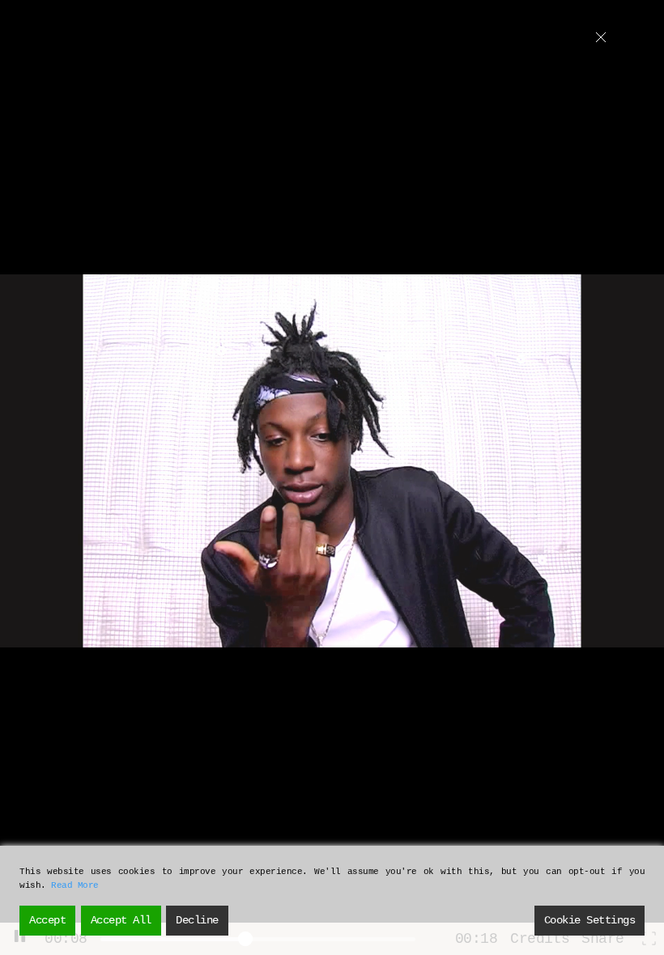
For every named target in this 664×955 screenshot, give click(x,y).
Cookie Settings (590, 920)
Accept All (121, 920)
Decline (197, 920)
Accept (47, 920)
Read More (75, 885)
